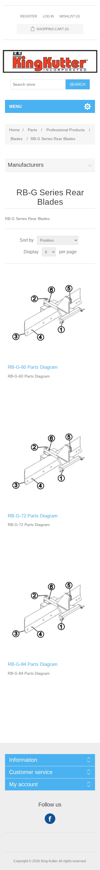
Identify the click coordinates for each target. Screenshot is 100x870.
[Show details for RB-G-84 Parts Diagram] (50, 611)
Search (78, 84)
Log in (48, 16)
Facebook (50, 818)
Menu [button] (15, 106)
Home (14, 130)
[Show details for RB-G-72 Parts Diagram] (50, 463)
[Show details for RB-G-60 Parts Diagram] (50, 314)
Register (28, 16)
